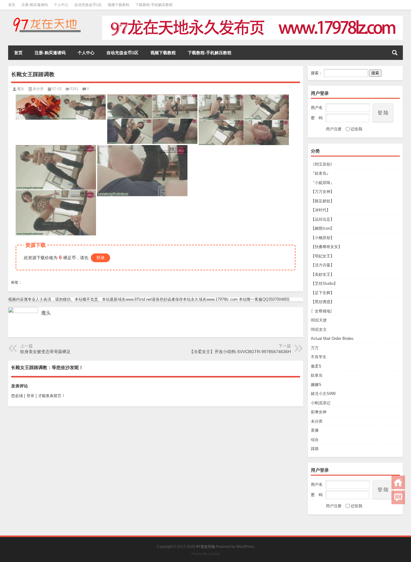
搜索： (317, 73)
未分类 (317, 421)
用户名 (317, 107)
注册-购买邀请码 (34, 5)
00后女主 (319, 329)
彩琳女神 (318, 412)
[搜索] (395, 52)
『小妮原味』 (322, 182)
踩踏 (315, 448)
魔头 (20, 89)
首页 (11, 5)
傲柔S (316, 366)
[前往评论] (398, 497)
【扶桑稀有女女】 (326, 246)
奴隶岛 (317, 375)
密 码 (317, 118)
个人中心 (61, 5)
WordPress (245, 547)
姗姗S (316, 384)
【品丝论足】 (322, 219)
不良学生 (318, 357)
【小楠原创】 (322, 237)
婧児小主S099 (323, 393)
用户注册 (333, 129)
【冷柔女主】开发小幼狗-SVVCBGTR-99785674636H (240, 351)
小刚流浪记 (320, 403)
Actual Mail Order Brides (332, 338)
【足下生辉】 (322, 292)
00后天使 (319, 320)
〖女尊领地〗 (322, 311)
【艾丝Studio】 (324, 283)
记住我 (356, 129)
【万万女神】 (322, 191)
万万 (315, 348)
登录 (100, 257)
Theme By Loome (205, 554)
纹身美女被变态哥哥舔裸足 (45, 351)
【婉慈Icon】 (322, 228)
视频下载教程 (118, 5)
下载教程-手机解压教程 (154, 5)
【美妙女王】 (322, 274)
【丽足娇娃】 (322, 201)
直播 (315, 430)
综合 (315, 439)
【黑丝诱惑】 (322, 302)
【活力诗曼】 (322, 265)
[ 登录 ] (30, 395)
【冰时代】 (320, 210)
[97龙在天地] (46, 17)
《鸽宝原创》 (322, 164)
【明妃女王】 (322, 256)
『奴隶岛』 (320, 173)
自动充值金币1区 (88, 5)
